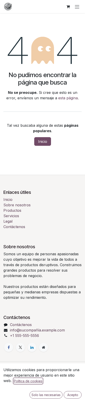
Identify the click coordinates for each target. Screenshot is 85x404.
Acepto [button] (72, 395)
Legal (7, 221)
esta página (68, 98)
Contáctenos (14, 226)
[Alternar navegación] (77, 6)
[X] (20, 347)
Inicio (42, 141)
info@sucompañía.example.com (37, 330)
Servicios (11, 216)
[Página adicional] (43, 347)
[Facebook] (8, 347)
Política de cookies (28, 381)
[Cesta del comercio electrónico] (68, 6)
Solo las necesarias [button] (46, 395)
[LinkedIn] (31, 347)
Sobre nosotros (17, 205)
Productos (12, 210)
